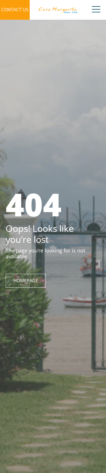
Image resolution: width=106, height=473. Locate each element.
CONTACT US (15, 9)
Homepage (25, 280)
